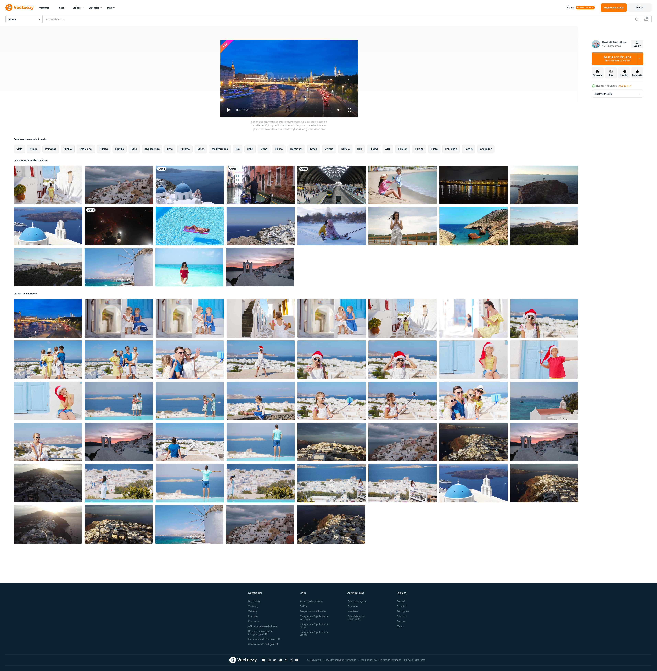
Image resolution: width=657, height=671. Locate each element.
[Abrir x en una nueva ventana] (291, 660)
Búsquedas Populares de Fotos (314, 625)
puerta (104, 149)
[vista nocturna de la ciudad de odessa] (119, 226)
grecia (313, 149)
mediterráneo (220, 149)
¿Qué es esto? (624, 85)
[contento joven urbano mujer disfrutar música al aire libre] (402, 226)
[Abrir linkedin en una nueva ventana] (274, 660)
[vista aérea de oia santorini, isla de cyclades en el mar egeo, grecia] (331, 442)
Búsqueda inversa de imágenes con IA (260, 632)
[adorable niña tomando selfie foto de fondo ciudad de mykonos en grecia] (331, 401)
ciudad (373, 149)
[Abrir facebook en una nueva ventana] (263, 660)
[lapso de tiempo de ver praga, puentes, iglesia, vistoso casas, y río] (473, 185)
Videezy (252, 611)
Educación (254, 621)
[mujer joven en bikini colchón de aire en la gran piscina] (190, 226)
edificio (345, 149)
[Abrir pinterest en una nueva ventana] (280, 660)
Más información (603, 93)
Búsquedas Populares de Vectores (314, 618)
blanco (279, 149)
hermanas (296, 149)
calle (250, 149)
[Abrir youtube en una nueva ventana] (296, 660)
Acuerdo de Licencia (311, 601)
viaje (19, 149)
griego (34, 149)
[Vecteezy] (19, 7)
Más (109, 7)
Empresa (253, 616)
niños (200, 149)
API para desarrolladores (262, 626)
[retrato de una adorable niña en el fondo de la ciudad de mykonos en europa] (261, 401)
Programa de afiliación (313, 611)
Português (403, 611)
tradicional (85, 149)
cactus (469, 149)
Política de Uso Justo (414, 659)
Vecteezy (253, 606)
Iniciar (640, 7)
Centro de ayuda (357, 601)
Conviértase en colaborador (356, 618)
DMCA (303, 606)
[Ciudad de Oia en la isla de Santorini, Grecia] (190, 185)
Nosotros (352, 611)
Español (401, 606)
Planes (571, 7)
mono (263, 149)
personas (50, 149)
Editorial (94, 7)
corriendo (451, 149)
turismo (185, 149)
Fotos (61, 7)
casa (170, 149)
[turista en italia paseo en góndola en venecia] (261, 185)
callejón (402, 149)
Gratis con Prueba (617, 58)
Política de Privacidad (390, 659)
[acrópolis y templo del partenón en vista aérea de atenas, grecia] (544, 226)
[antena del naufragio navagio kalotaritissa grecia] (473, 226)
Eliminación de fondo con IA (264, 639)
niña (134, 149)
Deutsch (401, 616)
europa (419, 149)
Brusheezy (254, 601)
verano (329, 149)
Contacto (352, 606)
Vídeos (77, 7)
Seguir (637, 45)
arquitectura (152, 149)
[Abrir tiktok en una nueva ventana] (285, 660)
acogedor (486, 149)
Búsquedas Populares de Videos (314, 633)
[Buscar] (637, 19)
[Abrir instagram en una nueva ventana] (269, 660)
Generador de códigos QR (263, 644)
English (401, 601)
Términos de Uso (368, 659)
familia (119, 149)
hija (359, 149)
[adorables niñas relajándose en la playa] (331, 226)
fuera (434, 149)
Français (402, 621)
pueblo (68, 149)
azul (387, 149)
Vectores (44, 7)
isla (237, 149)
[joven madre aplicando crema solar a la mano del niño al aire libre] (402, 185)
